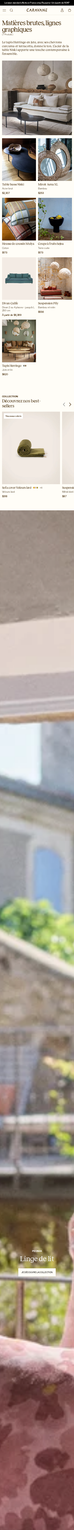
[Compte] (62, 10)
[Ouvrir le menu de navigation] (4, 10)
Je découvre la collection (37, 1272)
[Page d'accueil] (37, 10)
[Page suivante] (70, 404)
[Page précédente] (64, 404)
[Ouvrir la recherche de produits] (11, 10)
